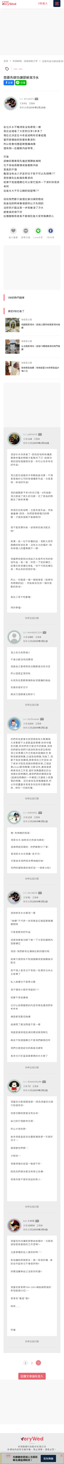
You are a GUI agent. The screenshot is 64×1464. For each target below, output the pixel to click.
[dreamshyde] (14, 1086)
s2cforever (33, 718)
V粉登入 (43, 5)
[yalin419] (14, 439)
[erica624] (10, 103)
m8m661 (33, 812)
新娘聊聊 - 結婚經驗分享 (25, 61)
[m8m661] (14, 817)
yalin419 (32, 434)
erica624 (29, 98)
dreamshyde (34, 1081)
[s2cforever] (14, 724)
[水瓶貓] (14, 1225)
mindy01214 (35, 632)
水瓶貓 (31, 1220)
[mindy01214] (14, 637)
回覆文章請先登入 (32, 1376)
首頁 (6, 61)
